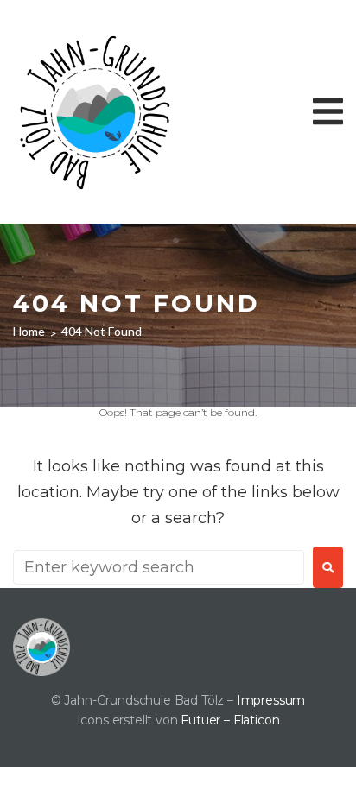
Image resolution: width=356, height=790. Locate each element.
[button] (328, 111)
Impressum (271, 700)
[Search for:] (158, 567)
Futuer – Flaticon (230, 720)
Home (29, 331)
